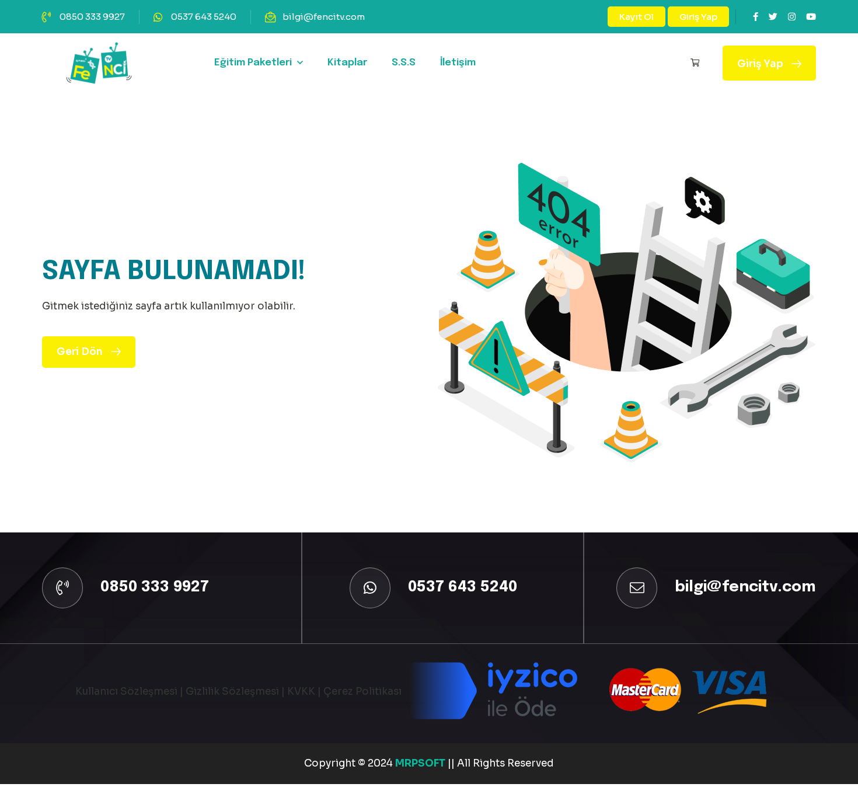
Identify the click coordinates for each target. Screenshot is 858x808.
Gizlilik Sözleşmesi (232, 691)
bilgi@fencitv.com (323, 16)
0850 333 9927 (92, 16)
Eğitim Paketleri (253, 63)
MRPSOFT (421, 763)
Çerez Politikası (362, 691)
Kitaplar (347, 63)
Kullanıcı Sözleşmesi (126, 691)
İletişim (458, 63)
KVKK (301, 691)
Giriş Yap (698, 16)
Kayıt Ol (636, 16)
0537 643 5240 (203, 16)
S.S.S (404, 63)
